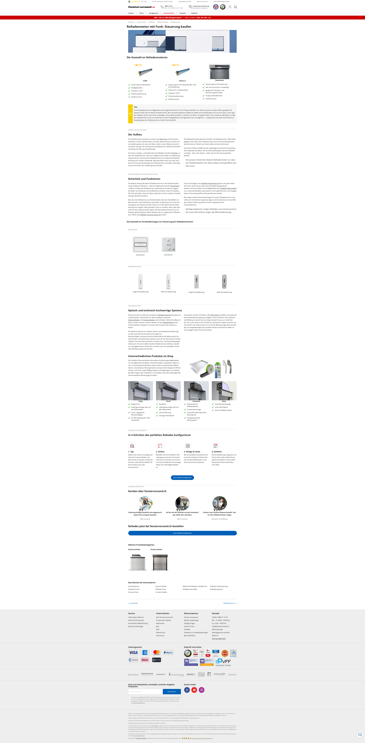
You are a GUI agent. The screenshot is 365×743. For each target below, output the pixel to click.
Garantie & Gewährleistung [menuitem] (138, 623)
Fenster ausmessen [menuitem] (191, 617)
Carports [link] (182, 13)
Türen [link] (141, 13)
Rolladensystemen (164, 315)
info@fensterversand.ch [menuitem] (220, 626)
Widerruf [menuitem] (215, 636)
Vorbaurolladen (148, 320)
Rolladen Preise (133, 589)
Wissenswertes (191, 613)
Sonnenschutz (133, 592)
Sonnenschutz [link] (169, 13)
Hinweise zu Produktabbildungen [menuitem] (196, 632)
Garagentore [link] (153, 13)
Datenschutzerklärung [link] (139, 736)
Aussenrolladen (161, 586)
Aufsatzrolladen (134, 320)
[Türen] (144, 13)
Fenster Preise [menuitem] (189, 626)
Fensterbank (174, 186)
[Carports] (187, 13)
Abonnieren (172, 691)
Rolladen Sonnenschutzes (149, 215)
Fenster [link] (131, 13)
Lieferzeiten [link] (155, 726)
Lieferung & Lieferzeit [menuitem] (136, 617)
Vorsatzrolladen (161, 592)
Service (131, 613)
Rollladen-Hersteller (190, 589)
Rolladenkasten (168, 322)
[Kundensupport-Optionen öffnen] (360, 734)
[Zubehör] (198, 13)
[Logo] (141, 7)
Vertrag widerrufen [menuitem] (219, 639)
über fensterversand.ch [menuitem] (164, 617)
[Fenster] (135, 13)
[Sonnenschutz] (175, 13)
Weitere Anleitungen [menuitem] (191, 620)
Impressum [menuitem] (160, 636)
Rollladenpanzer (229, 603)
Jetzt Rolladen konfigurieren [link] (182, 477)
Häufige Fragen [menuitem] (189, 623)
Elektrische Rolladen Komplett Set (195, 586)
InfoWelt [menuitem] (187, 629)
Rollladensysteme (216, 589)
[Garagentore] (159, 13)
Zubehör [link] (194, 13)
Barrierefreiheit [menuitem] (189, 636)
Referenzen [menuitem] (160, 623)
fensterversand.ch (141, 738)
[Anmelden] (230, 6)
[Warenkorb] (235, 6)
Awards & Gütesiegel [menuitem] (135, 626)
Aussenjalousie (133, 586)
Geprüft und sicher (193, 647)
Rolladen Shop (161, 589)
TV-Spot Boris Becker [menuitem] (163, 620)
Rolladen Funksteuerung (210, 183)
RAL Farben (215, 315)
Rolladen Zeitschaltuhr (229, 188)
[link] (137, 1)
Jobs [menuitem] (157, 626)
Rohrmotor (164, 139)
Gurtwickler (133, 603)
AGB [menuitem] (157, 629)
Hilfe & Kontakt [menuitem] (217, 629)
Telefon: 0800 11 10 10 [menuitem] (220, 617)
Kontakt (215, 613)
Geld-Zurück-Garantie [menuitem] (136, 620)
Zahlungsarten (135, 647)
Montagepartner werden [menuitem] (221, 632)
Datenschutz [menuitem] (160, 632)
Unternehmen (162, 613)
